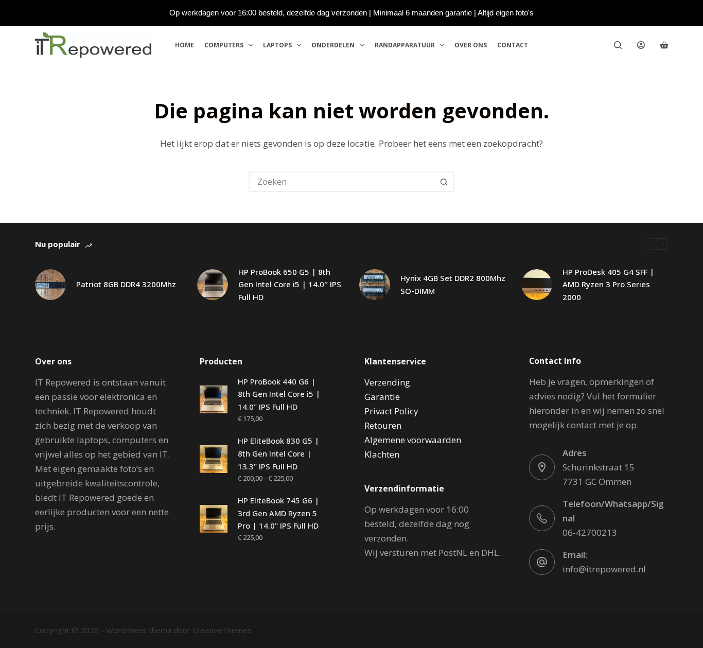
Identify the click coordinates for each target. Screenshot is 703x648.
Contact (512, 45)
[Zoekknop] (444, 181)
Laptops (277, 45)
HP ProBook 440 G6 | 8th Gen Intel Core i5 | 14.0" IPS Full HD (279, 394)
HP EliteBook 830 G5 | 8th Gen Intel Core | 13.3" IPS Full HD (278, 453)
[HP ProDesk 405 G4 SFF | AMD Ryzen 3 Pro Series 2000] (536, 284)
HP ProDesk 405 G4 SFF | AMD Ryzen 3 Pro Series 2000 (608, 285)
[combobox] (342, 181)
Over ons (470, 45)
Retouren (382, 425)
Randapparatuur (405, 45)
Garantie (382, 396)
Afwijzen (110, 611)
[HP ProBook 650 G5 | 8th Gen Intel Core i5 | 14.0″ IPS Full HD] (212, 284)
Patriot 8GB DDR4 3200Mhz (126, 284)
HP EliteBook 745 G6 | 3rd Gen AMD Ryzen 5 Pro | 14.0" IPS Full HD (278, 513)
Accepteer (55, 611)
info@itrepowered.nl (604, 569)
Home (184, 45)
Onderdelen (333, 45)
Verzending (387, 382)
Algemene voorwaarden (412, 440)
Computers (223, 45)
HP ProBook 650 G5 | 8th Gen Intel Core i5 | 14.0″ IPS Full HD (289, 285)
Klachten (381, 454)
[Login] (641, 45)
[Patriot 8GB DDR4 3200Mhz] (50, 284)
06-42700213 (590, 532)
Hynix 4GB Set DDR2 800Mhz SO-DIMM (452, 284)
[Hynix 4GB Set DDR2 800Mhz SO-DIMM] (374, 284)
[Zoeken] (618, 45)
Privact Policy (391, 411)
